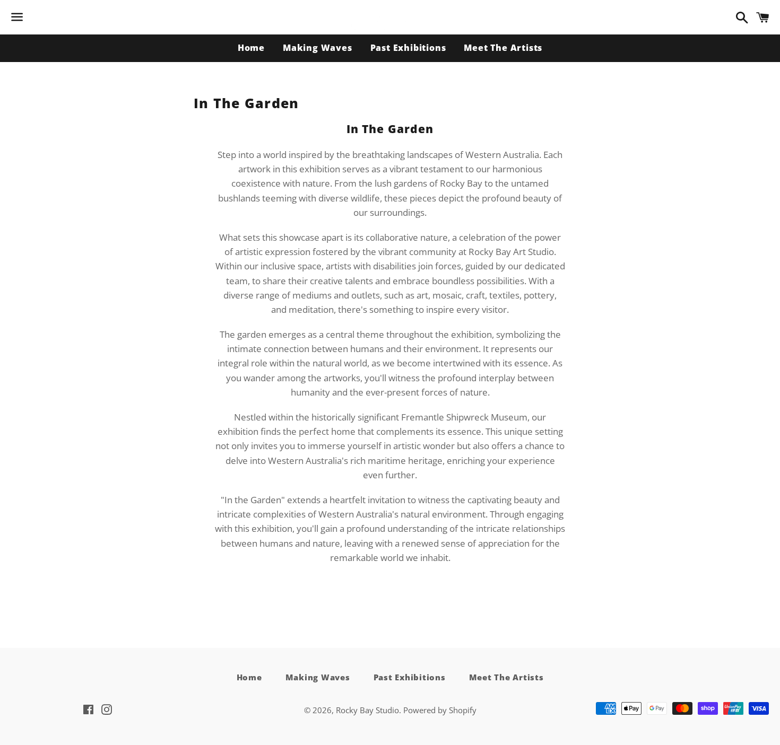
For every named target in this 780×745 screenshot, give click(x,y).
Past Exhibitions (408, 48)
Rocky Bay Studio (367, 710)
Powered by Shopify (439, 710)
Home (251, 48)
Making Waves (317, 48)
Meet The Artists (503, 48)
